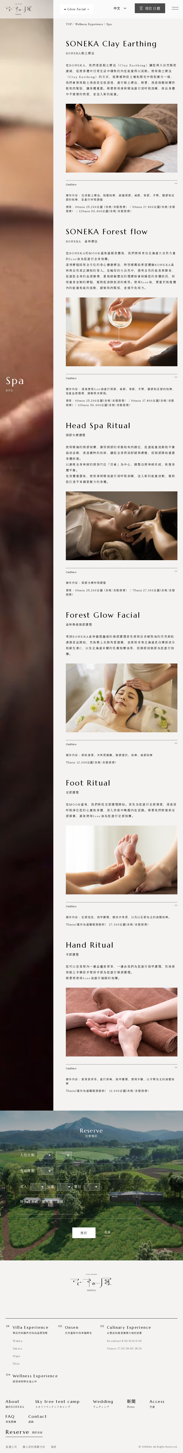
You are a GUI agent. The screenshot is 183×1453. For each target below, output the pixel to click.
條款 (53, 1447)
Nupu (16, 1356)
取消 (107, 1232)
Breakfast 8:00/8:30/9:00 (124, 1341)
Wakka (18, 1341)
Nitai (16, 1363)
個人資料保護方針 (34, 1447)
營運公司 (11, 1447)
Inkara (17, 1348)
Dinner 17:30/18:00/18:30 (124, 1348)
